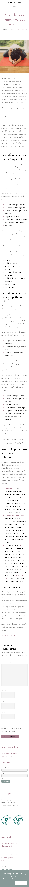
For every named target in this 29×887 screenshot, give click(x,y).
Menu (14, 6)
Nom (3, 691)
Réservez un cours (6, 849)
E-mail (3, 702)
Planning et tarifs (6, 846)
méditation (13, 111)
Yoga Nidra (22, 545)
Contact (3, 860)
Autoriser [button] (20, 883)
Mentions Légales (6, 756)
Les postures (9, 488)
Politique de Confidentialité (9, 753)
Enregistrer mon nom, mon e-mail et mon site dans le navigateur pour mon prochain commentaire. (14, 728)
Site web (4, 712)
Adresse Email (5, 767)
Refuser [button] (8, 883)
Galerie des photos (7, 858)
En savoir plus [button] (9, 878)
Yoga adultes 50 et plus (8, 635)
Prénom (3, 773)
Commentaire (6, 663)
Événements (5, 852)
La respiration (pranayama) (14, 515)
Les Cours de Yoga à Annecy (10, 843)
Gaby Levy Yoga (14, 3)
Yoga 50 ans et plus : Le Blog (10, 855)
